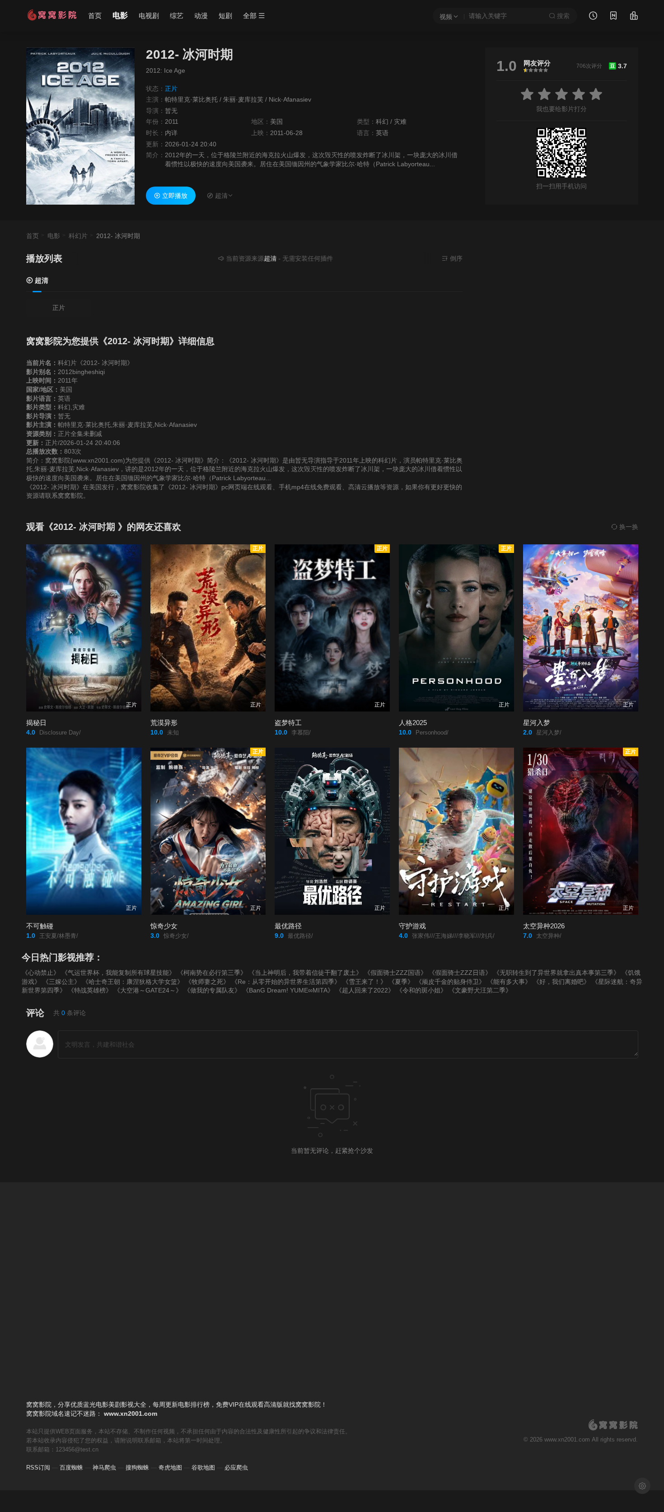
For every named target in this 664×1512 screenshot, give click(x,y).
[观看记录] (593, 16)
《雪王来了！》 (364, 981)
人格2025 (413, 722)
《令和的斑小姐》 (421, 990)
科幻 (382, 121)
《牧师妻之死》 (207, 981)
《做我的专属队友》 (212, 990)
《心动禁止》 (41, 972)
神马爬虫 (104, 1467)
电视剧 (149, 15)
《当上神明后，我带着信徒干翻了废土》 (305, 972)
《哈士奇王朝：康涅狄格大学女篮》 (132, 981)
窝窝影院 (38, 1413)
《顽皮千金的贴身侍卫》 (450, 981)
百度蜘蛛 (71, 1467)
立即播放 (173, 195)
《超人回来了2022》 (365, 990)
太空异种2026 (544, 926)
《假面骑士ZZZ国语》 (395, 972)
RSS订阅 (38, 1467)
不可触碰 (39, 926)
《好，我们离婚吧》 (561, 981)
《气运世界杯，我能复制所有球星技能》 (118, 972)
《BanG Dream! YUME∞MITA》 (288, 990)
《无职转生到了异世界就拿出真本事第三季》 (556, 972)
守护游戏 (412, 926)
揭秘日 (36, 722)
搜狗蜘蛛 (137, 1467)
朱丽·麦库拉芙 (243, 99)
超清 (40, 280)
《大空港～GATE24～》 (148, 990)
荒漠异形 (164, 722)
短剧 (225, 15)
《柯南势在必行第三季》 (212, 972)
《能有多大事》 (509, 981)
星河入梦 (536, 722)
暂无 (171, 110)
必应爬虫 (236, 1467)
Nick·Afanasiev (290, 99)
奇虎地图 (170, 1467)
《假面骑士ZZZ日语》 (460, 972)
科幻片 (78, 235)
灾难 (400, 121)
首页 (95, 15)
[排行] (633, 16)
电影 (120, 15)
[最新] (613, 16)
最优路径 (288, 926)
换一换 (627, 526)
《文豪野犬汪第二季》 (480, 990)
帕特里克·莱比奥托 (191, 99)
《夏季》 (401, 981)
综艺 (176, 15)
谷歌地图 (203, 1467)
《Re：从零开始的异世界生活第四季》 (286, 981)
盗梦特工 (288, 722)
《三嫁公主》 (61, 981)
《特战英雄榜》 (90, 990)
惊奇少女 (164, 926)
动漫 (201, 15)
